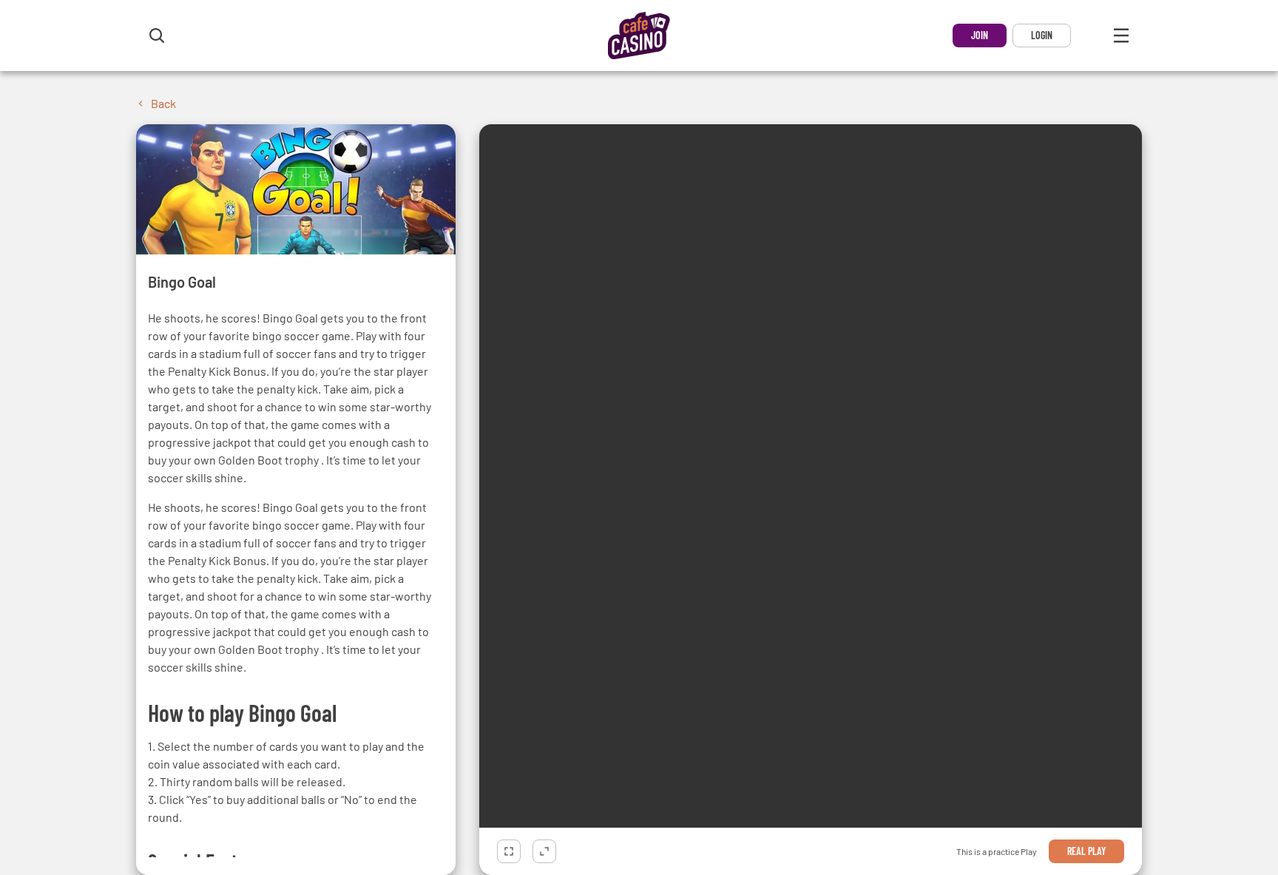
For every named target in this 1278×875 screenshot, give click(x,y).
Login (1041, 35)
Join (979, 35)
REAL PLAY (1086, 851)
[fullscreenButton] (509, 851)
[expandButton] (544, 851)
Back (163, 103)
